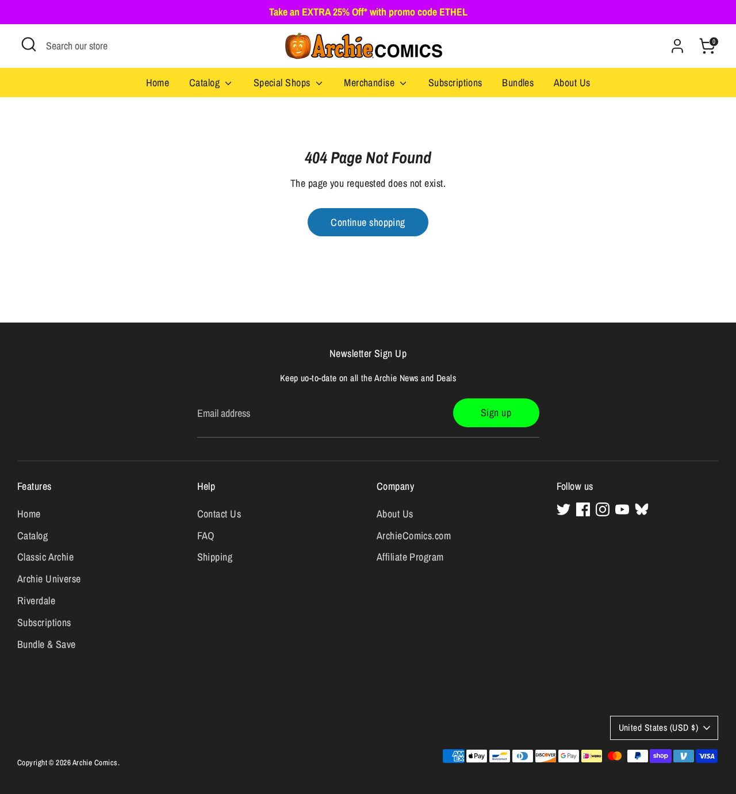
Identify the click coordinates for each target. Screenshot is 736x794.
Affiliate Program (410, 557)
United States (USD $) (658, 728)
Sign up (496, 412)
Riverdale (36, 600)
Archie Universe (49, 578)
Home (158, 82)
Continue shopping (368, 222)
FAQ (205, 535)
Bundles (518, 82)
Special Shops (283, 82)
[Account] (677, 45)
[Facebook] (583, 509)
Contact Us (219, 514)
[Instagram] (603, 509)
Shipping (215, 557)
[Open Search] (28, 44)
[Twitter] (563, 509)
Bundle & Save (46, 644)
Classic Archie (45, 557)
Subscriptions (455, 82)
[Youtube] (622, 509)
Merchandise (370, 82)
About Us (572, 82)
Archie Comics (95, 762)
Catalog (206, 82)
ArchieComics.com (414, 535)
